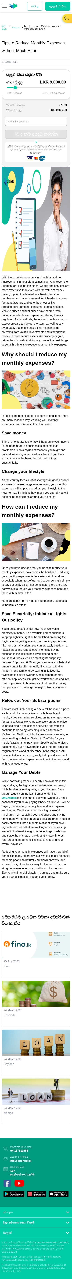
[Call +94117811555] (66, 20)
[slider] (15, 88)
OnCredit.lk (9, 797)
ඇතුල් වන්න (57, 6)
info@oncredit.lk (20, 1160)
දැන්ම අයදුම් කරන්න (39, 134)
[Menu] (4, 6)
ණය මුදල (14, 82)
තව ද (34, 6)
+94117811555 (19, 1150)
